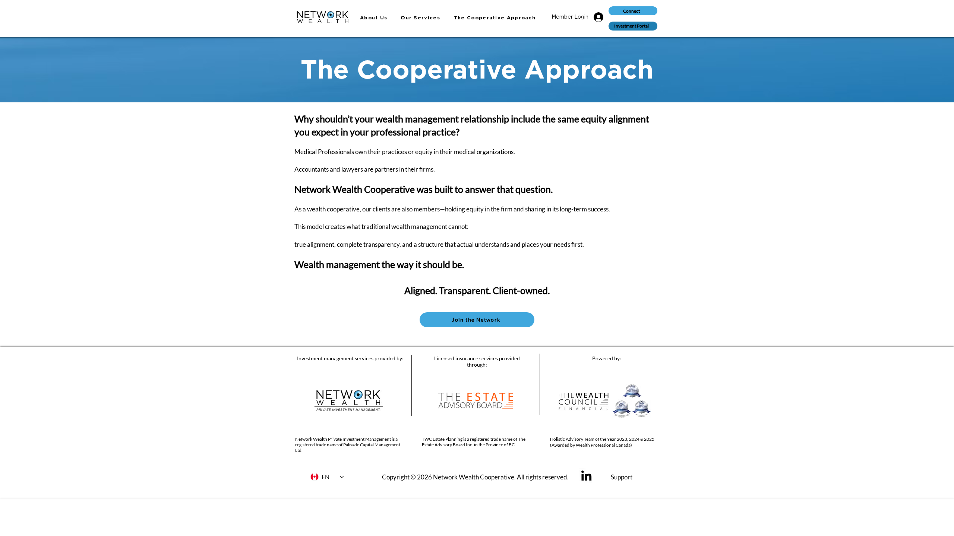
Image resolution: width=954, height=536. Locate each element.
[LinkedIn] (586, 475)
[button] (633, 26)
